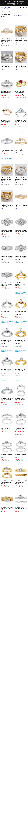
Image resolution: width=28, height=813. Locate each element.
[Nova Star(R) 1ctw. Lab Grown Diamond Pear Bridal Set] (7, 303)
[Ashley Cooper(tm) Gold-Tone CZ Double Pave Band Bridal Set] (21, 56)
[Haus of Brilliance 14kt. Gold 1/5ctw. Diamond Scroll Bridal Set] (21, 472)
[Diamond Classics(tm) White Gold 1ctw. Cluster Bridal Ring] (7, 222)
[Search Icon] (2, 11)
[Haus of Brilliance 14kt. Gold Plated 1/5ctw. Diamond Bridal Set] (7, 498)
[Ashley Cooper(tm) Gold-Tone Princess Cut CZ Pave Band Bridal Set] (7, 195)
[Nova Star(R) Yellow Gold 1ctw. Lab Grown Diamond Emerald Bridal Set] (21, 303)
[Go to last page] (25, 16)
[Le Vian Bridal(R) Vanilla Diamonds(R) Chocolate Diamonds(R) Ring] (7, 111)
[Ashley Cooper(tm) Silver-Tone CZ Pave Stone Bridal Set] (7, 56)
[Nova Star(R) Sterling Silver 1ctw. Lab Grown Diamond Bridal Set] (7, 389)
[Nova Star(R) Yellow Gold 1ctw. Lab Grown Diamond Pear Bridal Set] (21, 274)
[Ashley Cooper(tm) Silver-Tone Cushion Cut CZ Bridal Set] (21, 169)
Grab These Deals (18, 3)
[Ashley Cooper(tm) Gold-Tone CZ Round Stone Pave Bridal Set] (21, 195)
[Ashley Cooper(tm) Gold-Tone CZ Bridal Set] (21, 140)
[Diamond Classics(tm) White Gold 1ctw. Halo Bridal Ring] (21, 222)
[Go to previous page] (17, 16)
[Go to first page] (15, 16)
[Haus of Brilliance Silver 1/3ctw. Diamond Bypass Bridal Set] (21, 418)
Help (18, 8)
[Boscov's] (7, 8)
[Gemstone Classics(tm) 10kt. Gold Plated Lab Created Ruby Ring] (21, 83)
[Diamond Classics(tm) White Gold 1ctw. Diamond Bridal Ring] (7, 248)
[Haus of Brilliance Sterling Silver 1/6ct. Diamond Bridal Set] (21, 498)
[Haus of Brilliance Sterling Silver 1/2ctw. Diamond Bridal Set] (21, 389)
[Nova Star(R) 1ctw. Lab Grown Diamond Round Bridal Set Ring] (7, 83)
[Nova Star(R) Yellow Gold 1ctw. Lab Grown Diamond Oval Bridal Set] (21, 332)
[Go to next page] (24, 16)
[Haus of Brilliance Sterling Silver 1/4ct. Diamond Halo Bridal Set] (21, 446)
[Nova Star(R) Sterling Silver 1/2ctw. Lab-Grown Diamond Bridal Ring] (7, 140)
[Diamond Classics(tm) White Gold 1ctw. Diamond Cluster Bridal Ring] (21, 248)
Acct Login (23, 8)
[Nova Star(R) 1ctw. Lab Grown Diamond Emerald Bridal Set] (7, 332)
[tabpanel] (14, 2)
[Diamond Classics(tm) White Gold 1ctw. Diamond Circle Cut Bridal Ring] (7, 274)
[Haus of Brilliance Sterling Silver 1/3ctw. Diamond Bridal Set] (7, 418)
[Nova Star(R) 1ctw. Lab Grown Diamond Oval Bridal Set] (7, 361)
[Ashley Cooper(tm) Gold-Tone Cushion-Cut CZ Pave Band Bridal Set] (7, 30)
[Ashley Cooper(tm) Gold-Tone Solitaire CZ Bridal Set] (21, 30)
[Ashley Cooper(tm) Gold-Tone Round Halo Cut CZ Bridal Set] (7, 169)
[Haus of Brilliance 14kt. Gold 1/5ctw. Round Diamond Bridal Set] (7, 472)
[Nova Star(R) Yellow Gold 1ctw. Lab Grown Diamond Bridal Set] (21, 361)
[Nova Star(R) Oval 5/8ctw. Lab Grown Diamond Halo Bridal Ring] (21, 111)
